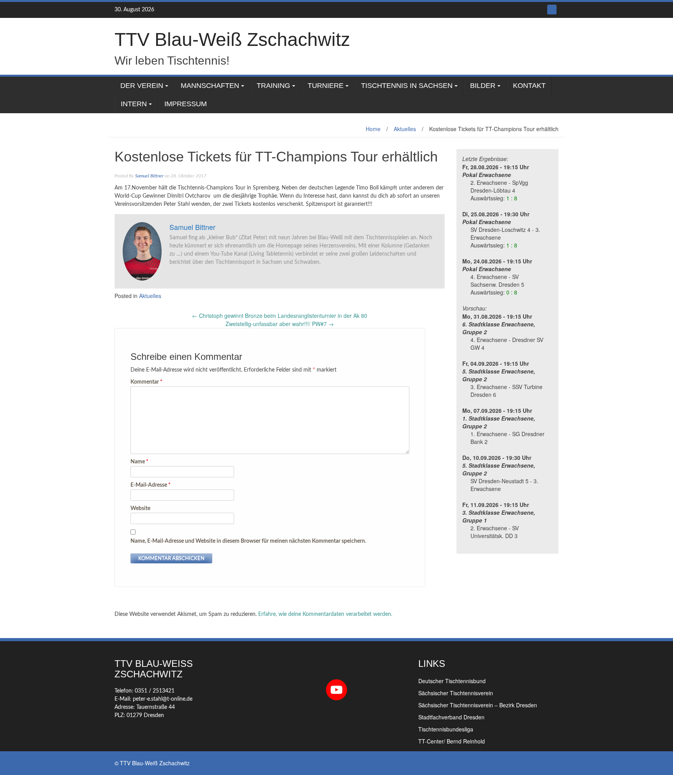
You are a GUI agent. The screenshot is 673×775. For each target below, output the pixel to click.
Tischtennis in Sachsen (407, 85)
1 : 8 (511, 198)
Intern (134, 104)
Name (139, 462)
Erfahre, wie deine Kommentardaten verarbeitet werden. (325, 614)
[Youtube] (552, 9)
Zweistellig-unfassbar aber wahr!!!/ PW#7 (280, 324)
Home (373, 129)
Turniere (326, 85)
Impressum (185, 104)
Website (140, 508)
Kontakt (529, 85)
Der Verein (141, 85)
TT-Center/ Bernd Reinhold (451, 741)
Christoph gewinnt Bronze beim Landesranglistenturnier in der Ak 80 (279, 315)
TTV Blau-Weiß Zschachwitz (232, 39)
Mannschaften (210, 85)
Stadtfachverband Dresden (451, 717)
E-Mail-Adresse (150, 485)
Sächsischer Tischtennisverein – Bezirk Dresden (477, 705)
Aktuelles (405, 129)
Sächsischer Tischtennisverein (455, 693)
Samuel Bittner (149, 176)
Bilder (482, 85)
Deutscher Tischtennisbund (452, 681)
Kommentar (146, 382)
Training (273, 85)
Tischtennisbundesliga (445, 729)
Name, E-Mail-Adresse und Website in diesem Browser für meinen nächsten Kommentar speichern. (248, 541)
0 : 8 (511, 292)
